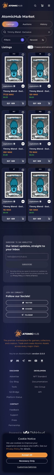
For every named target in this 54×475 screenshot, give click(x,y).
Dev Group (40, 387)
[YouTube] (36, 361)
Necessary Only (27, 461)
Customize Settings (26, 467)
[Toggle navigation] (49, 5)
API (40, 392)
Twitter (28, 303)
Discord (28, 309)
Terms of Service (32, 276)
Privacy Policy (18, 276)
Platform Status (14, 397)
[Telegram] (23, 361)
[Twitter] (11, 361)
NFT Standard (40, 376)
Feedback (14, 410)
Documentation (40, 381)
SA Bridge (14, 392)
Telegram (29, 315)
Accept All (27, 455)
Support (14, 415)
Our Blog (14, 381)
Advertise (14, 376)
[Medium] (30, 361)
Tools (14, 387)
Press (14, 420)
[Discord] (17, 361)
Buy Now (11, 103)
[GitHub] (42, 361)
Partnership (14, 425)
